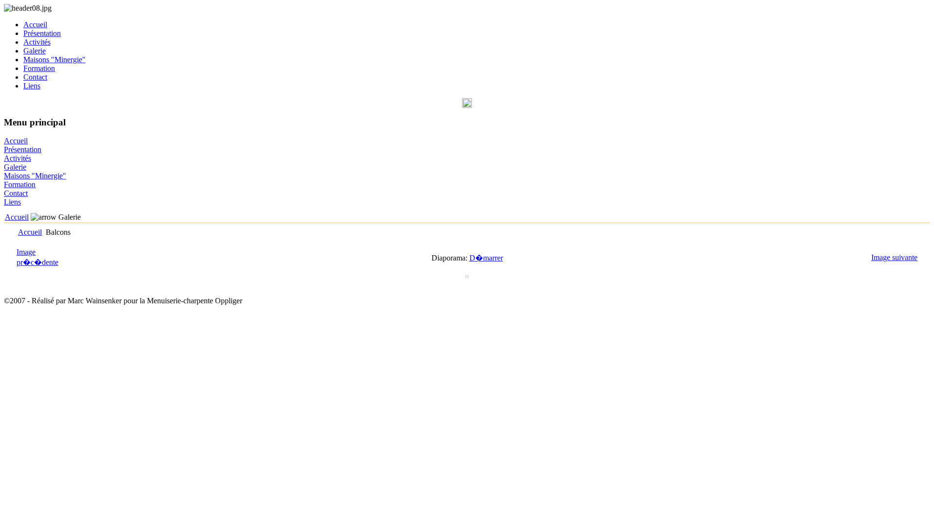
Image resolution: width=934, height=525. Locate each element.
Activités (37, 42)
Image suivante (894, 257)
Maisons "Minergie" (54, 59)
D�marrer (486, 258)
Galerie (34, 51)
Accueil (35, 24)
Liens (31, 86)
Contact (35, 77)
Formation (39, 68)
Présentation (42, 33)
